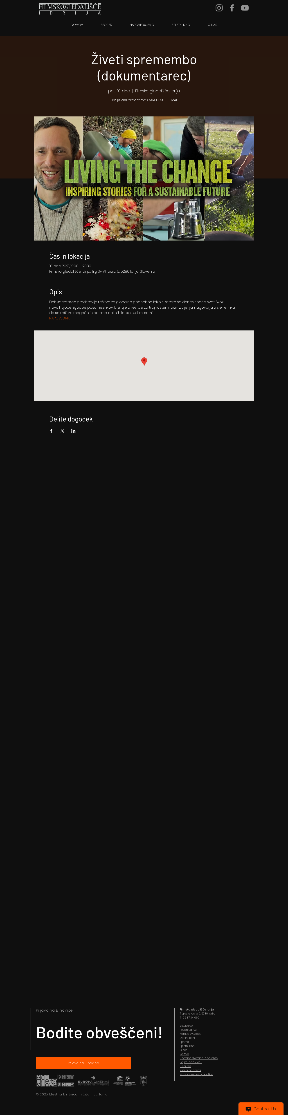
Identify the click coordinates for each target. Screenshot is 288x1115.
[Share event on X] (62, 431)
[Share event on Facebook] (51, 431)
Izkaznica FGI (188, 1030)
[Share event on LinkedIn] (73, 431)
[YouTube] (245, 8)
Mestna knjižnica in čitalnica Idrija (78, 1094)
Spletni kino (187, 1046)
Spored (184, 1042)
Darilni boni (187, 1038)
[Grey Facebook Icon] (232, 8)
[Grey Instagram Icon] (219, 8)
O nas (183, 1050)
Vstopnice (186, 1026)
